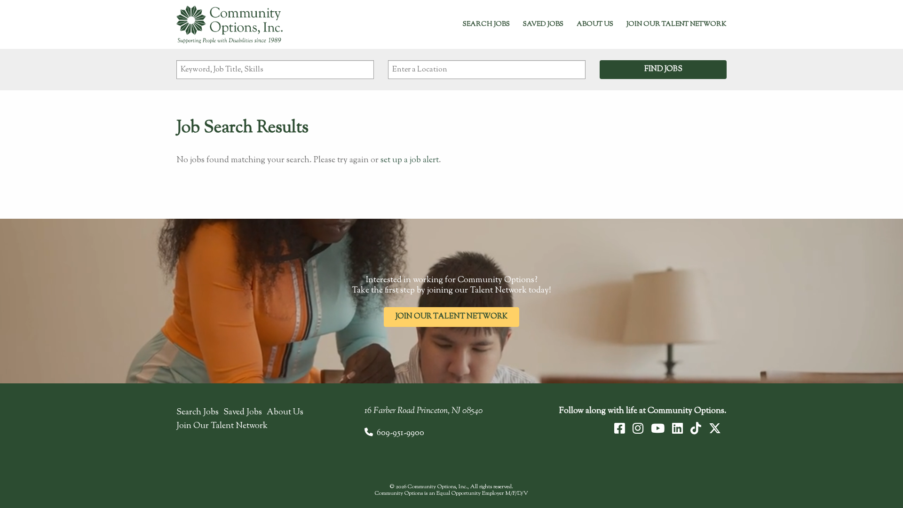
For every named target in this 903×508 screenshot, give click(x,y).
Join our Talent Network (451, 316)
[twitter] (715, 428)
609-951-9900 (400, 433)
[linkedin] (677, 428)
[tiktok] (695, 428)
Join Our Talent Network (676, 24)
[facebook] (619, 428)
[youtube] (658, 428)
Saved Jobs (543, 24)
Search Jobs (486, 24)
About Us (595, 24)
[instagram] (638, 428)
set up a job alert (409, 160)
